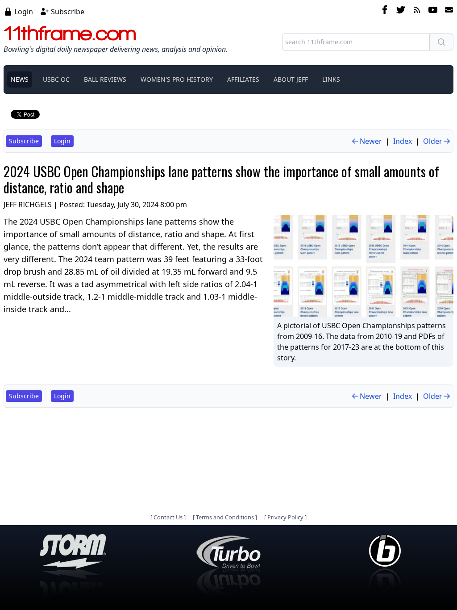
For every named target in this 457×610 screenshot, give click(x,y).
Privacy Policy (285, 517)
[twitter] (401, 11)
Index (402, 141)
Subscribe (67, 12)
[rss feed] (417, 11)
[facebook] (385, 11)
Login (23, 12)
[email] (447, 11)
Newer (371, 141)
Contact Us (168, 517)
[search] (441, 41)
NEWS (20, 79)
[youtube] (433, 11)
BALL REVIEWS (105, 79)
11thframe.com (70, 33)
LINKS (331, 79)
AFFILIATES (243, 79)
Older (432, 141)
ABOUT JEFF (291, 79)
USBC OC (56, 79)
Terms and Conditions (225, 517)
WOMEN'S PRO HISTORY (177, 79)
